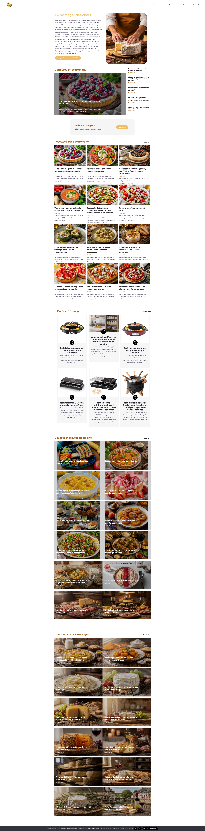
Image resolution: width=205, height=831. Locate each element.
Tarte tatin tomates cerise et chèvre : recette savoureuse (132, 288)
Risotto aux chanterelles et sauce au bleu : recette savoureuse (99, 249)
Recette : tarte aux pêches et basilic (120, 461)
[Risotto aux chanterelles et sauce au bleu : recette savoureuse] (102, 234)
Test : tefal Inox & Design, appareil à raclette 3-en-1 (72, 404)
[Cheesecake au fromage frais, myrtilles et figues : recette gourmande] (134, 155)
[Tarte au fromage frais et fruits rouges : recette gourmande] (70, 155)
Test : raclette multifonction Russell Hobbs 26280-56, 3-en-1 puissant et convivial (104, 406)
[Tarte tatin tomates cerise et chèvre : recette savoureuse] (134, 273)
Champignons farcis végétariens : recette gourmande (119, 551)
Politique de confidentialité (150, 828)
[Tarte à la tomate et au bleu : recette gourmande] (102, 273)
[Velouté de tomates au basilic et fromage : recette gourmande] (70, 194)
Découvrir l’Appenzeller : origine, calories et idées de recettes (71, 718)
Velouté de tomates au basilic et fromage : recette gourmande (138, 89)
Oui (135, 828)
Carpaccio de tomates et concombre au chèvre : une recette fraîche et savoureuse (138, 99)
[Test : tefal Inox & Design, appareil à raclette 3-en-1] (72, 383)
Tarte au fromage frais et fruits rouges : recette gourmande (68, 170)
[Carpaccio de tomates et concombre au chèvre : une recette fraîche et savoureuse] (102, 194)
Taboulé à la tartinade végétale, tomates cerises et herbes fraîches (72, 551)
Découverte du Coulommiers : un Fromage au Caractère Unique (119, 778)
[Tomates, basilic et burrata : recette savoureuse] (102, 155)
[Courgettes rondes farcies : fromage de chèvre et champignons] (70, 234)
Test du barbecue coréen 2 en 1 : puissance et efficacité (72, 350)
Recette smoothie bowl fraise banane (121, 580)
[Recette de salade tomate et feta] (134, 194)
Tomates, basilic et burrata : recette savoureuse (138, 69)
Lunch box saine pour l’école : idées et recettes (138, 108)
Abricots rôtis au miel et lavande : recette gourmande (119, 522)
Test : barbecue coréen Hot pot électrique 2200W (135, 350)
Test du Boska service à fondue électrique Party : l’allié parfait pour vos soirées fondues (135, 406)
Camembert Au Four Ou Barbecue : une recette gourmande (129, 249)
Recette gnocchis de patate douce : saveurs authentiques (120, 659)
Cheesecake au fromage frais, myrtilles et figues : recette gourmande (138, 78)
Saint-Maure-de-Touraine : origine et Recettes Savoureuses (121, 718)
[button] (198, 5)
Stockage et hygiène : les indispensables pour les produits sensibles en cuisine (103, 340)
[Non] (203, 828)
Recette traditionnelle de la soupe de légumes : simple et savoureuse (73, 581)
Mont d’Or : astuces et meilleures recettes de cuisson (119, 748)
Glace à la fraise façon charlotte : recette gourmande (119, 492)
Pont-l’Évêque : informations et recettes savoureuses (118, 808)
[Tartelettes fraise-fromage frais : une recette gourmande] (70, 273)
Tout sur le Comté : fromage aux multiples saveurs (70, 778)
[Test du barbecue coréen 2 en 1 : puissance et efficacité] (72, 328)
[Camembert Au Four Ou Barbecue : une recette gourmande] (134, 234)
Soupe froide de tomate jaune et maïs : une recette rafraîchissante (73, 492)
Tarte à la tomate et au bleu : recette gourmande (99, 288)
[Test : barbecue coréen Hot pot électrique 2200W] (135, 328)
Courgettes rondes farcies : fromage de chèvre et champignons (66, 249)
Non (140, 828)
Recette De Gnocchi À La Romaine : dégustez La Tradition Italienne (72, 659)
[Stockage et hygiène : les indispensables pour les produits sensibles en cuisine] (104, 323)
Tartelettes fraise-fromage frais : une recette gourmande (68, 288)
